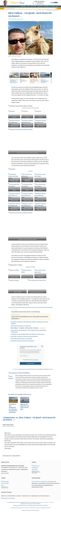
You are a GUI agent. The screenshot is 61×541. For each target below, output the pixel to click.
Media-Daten (32, 505)
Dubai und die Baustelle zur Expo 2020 (21, 325)
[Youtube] (55, 2)
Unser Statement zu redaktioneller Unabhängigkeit (43, 481)
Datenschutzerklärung (34, 359)
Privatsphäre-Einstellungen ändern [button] (17, 507)
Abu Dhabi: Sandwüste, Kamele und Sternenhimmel (24, 336)
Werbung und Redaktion (17, 56)
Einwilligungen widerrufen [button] (45, 507)
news (57, 6)
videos (28, 6)
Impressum (15, 505)
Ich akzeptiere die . (31, 359)
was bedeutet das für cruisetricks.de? (52, 10)
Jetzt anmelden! (5, 473)
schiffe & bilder (23, 6)
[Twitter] (51, 2)
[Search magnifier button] (56, 8)
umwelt (53, 6)
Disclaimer (45, 505)
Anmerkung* (15, 369)
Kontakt (21, 505)
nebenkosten (46, 6)
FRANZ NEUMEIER (23, 373)
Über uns (26, 505)
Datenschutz (39, 505)
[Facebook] (57, 2)
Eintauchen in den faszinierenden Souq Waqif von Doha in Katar (27, 334)
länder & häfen (33, 6)
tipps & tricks (39, 6)
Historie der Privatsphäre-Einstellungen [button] (32, 507)
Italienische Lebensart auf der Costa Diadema (22, 340)
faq (50, 6)
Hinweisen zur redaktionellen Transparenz (46, 502)
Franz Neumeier (13, 19)
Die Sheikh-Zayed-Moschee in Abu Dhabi (21, 338)
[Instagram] (53, 2)
